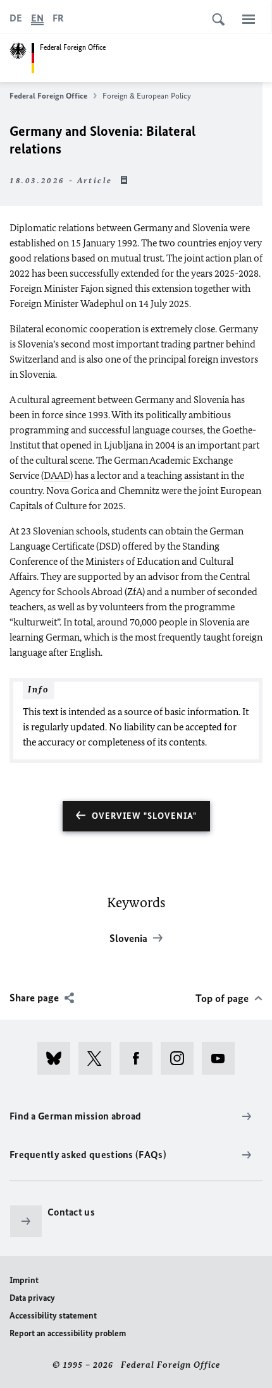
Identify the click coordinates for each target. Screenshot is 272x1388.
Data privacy (32, 1298)
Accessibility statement (53, 1315)
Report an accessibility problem (67, 1333)
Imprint (24, 1280)
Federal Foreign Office (48, 95)
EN (37, 18)
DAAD (57, 475)
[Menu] (249, 19)
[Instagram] (181, 1058)
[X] (99, 1058)
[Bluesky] (57, 1058)
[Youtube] (222, 1058)
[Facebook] (140, 1058)
